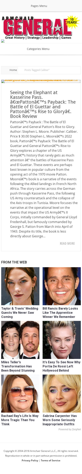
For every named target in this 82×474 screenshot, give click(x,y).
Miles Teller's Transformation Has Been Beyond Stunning (18, 366)
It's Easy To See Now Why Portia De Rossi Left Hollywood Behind (61, 366)
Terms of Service (50, 460)
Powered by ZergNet (70, 429)
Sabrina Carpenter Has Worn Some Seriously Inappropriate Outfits (60, 420)
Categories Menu (38, 49)
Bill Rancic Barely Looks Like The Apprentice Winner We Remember (60, 313)
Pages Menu (39, 6)
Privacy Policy (30, 460)
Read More (67, 243)
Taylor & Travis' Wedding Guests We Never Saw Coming (19, 313)
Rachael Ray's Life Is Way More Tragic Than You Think (19, 420)
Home (13, 70)
